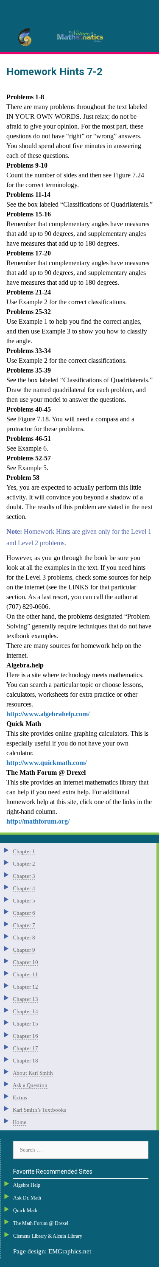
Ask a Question (30, 1085)
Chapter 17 (25, 1048)
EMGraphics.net (69, 1251)
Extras (20, 1097)
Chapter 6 (24, 913)
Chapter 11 (25, 974)
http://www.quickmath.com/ (46, 762)
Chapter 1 (24, 851)
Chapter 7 (24, 925)
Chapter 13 (25, 999)
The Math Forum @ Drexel (40, 1223)
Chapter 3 (24, 876)
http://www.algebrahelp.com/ (47, 714)
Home (19, 1122)
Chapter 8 (24, 937)
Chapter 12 (25, 987)
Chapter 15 (25, 1023)
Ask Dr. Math (27, 1198)
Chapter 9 (24, 950)
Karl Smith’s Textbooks (39, 1110)
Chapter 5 (24, 900)
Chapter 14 (25, 1011)
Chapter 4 (24, 888)
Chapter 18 (25, 1060)
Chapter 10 (25, 962)
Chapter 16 (25, 1036)
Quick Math (25, 1211)
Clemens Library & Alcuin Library (47, 1236)
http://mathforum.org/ (38, 821)
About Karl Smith (33, 1073)
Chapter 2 (24, 864)
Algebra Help (26, 1185)
